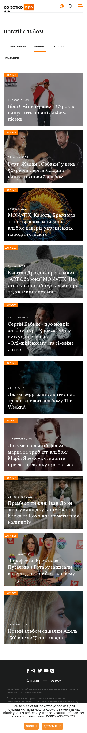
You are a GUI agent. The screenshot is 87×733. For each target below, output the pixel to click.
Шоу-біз (11, 74)
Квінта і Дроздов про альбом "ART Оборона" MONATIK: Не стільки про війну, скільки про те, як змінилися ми (43, 283)
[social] (27, 670)
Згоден (31, 726)
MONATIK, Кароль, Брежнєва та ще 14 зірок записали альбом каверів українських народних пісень (41, 225)
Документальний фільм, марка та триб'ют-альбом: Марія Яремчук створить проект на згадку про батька (40, 455)
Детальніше (52, 726)
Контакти (32, 680)
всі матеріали (15, 46)
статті (59, 46)
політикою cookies (60, 716)
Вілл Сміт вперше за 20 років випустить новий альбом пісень (41, 113)
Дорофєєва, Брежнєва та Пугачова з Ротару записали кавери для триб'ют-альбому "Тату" (41, 570)
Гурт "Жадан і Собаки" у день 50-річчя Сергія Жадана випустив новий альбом (42, 171)
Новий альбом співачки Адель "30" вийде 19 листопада (42, 634)
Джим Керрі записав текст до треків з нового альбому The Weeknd (41, 401)
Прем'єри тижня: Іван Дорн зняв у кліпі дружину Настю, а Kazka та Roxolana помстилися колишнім (43, 513)
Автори (56, 680)
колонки (12, 58)
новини (40, 46)
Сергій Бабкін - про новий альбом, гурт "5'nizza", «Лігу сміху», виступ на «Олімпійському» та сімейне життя (41, 337)
